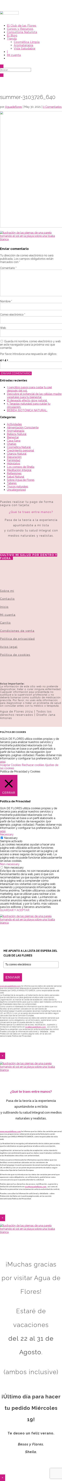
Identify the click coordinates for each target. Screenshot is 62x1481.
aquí (2, 761)
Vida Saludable (24, 48)
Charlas (11, 444)
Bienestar (13, 437)
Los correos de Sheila (20, 466)
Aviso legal (9, 647)
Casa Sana (13, 440)
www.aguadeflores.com (10, 1131)
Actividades (14, 424)
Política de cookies (15, 654)
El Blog (12, 35)
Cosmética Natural (19, 447)
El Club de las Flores (21, 25)
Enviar (13, 977)
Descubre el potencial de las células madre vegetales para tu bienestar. (34, 395)
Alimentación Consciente (23, 427)
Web (3, 328)
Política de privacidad (17, 638)
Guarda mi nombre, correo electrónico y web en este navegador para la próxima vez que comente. (30, 345)
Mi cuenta (14, 55)
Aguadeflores (13, 106)
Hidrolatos (13, 463)
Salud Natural (15, 476)
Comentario (8, 268)
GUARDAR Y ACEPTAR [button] (14, 910)
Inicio (4, 607)
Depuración (14, 457)
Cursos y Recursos (20, 29)
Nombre (6, 301)
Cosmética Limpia (27, 42)
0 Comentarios (52, 106)
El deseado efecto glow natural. (27, 400)
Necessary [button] (6, 834)
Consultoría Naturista (22, 32)
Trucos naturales (17, 486)
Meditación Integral (19, 470)
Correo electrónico (12, 314)
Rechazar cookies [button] (33, 765)
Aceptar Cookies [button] (10, 765)
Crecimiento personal (20, 450)
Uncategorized (16, 489)
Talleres (12, 483)
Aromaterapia (23, 45)
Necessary (11, 838)
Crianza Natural (16, 453)
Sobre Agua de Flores (20, 480)
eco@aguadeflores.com (35, 1187)
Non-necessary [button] (9, 864)
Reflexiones (14, 473)
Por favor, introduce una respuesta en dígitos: (28, 354)
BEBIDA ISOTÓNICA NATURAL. (27, 410)
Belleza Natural (16, 434)
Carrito (5, 622)
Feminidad (13, 460)
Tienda (12, 38)
